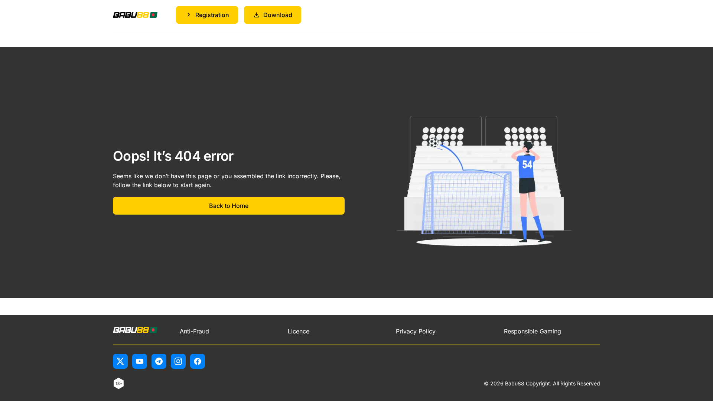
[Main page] (135, 15)
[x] (120, 361)
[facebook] (197, 361)
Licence (298, 331)
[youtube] (139, 361)
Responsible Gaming (532, 331)
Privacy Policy (416, 331)
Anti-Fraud (194, 331)
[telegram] (159, 361)
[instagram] (178, 361)
